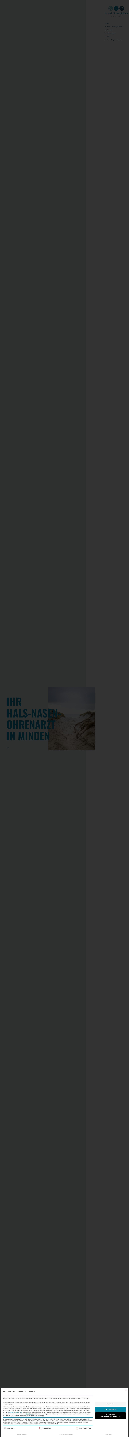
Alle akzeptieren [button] (111, 1409)
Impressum (108, 1434)
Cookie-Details (21, 1434)
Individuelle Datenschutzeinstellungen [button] (110, 1416)
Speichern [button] (110, 1404)
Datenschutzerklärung (15, 1412)
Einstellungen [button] (30, 1414)
